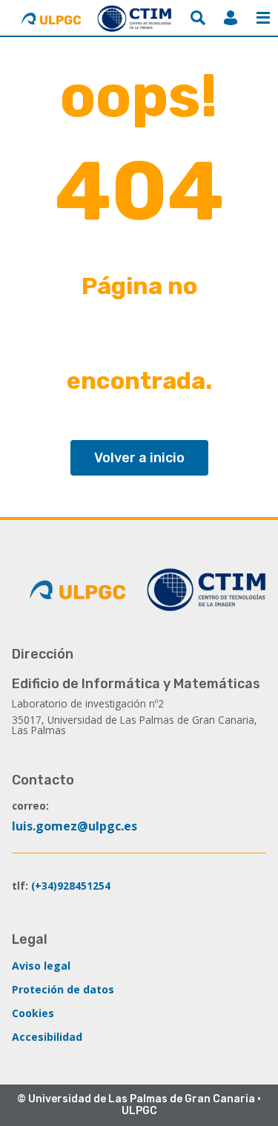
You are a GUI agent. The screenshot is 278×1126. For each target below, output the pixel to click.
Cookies (33, 1013)
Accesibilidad (47, 1037)
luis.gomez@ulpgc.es (74, 826)
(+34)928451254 (70, 886)
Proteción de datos (63, 989)
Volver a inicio (139, 458)
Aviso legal (41, 966)
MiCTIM (230, 18)
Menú (263, 18)
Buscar (198, 18)
